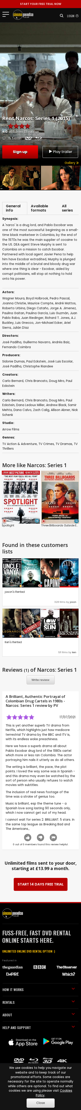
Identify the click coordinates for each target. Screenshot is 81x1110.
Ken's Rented (13, 642)
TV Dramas (64, 444)
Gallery (70, 163)
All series (67, 208)
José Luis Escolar (60, 361)
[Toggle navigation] (7, 14)
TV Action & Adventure (19, 444)
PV (55, 705)
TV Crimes (46, 444)
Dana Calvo (23, 410)
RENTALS (8, 1002)
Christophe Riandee (38, 366)
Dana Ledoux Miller (30, 405)
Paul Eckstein (36, 361)
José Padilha (11, 366)
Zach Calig (41, 410)
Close (40, 1103)
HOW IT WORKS (13, 989)
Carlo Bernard (12, 381)
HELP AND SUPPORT (16, 1027)
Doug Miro (56, 381)
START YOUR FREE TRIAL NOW (40, 4)
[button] (60, 16)
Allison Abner (60, 410)
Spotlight (8, 525)
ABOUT (7, 1014)
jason (73, 602)
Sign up (20, 151)
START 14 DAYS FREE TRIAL (41, 884)
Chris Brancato (36, 381)
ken (74, 652)
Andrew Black (56, 405)
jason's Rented (15, 592)
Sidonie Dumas (13, 361)
